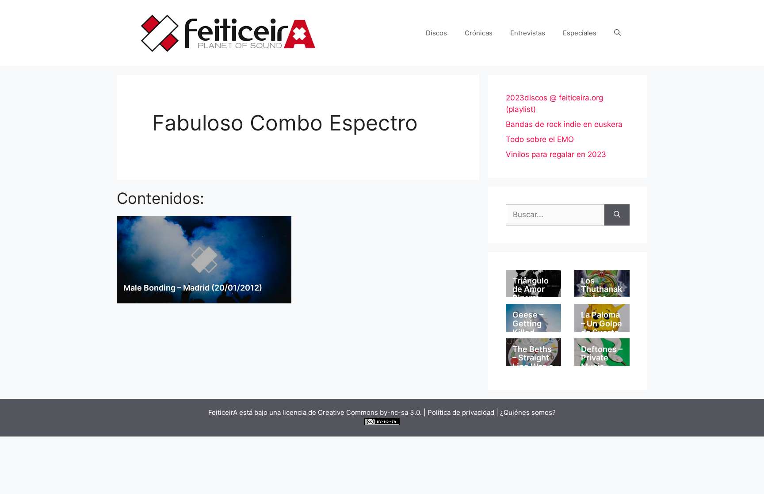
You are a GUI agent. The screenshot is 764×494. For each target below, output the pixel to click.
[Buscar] (617, 215)
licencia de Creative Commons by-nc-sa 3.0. (352, 412)
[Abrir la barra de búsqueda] (617, 33)
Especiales (579, 33)
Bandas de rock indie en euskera (564, 124)
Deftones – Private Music (602, 358)
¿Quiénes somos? (528, 412)
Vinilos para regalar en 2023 (556, 154)
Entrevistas (527, 33)
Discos (436, 33)
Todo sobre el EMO (540, 139)
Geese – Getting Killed (527, 323)
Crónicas (479, 33)
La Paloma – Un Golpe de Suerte (601, 323)
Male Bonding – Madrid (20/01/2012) (192, 287)
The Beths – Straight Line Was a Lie (532, 362)
